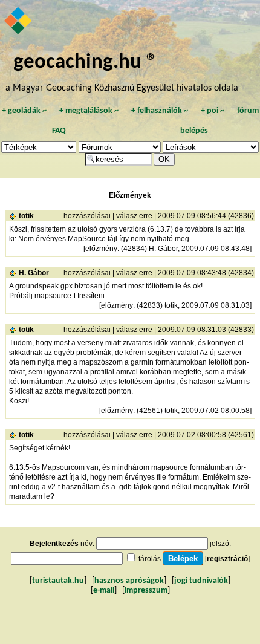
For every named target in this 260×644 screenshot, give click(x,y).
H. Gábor (34, 272)
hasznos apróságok (129, 581)
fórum (248, 111)
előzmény (101, 248)
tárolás (149, 559)
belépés (194, 131)
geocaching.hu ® (85, 62)
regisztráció (227, 559)
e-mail (103, 590)
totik (26, 216)
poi (212, 111)
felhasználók (159, 111)
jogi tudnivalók (201, 581)
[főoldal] (18, 22)
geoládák (24, 111)
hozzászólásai (87, 216)
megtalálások (88, 111)
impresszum (146, 590)
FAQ (59, 131)
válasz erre (134, 216)
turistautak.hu (58, 581)
